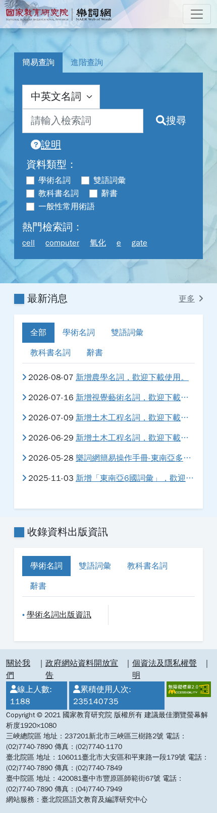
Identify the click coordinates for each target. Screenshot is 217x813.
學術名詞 (54, 180)
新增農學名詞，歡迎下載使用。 (132, 377)
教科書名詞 (58, 194)
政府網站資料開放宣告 (81, 669)
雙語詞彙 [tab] (127, 333)
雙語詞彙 (109, 180)
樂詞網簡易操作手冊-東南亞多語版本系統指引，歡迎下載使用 (135, 458)
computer (62, 243)
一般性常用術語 (66, 207)
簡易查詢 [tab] (38, 62)
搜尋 (176, 120)
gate (139, 243)
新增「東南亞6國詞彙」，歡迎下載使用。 (135, 478)
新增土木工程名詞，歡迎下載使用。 (135, 418)
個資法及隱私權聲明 (164, 669)
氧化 (98, 243)
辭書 (109, 194)
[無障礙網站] (188, 695)
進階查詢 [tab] (87, 62)
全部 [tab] (38, 333)
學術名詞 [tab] (79, 333)
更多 (187, 299)
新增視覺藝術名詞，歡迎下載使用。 (135, 398)
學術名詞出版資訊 (59, 615)
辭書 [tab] (95, 353)
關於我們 (18, 669)
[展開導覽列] (197, 14)
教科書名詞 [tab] (50, 353)
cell (28, 243)
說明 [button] (51, 145)
